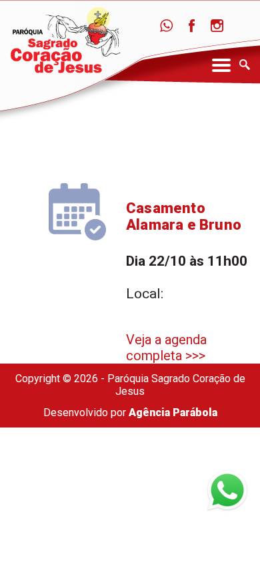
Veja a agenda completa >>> (166, 348)
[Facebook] (191, 26)
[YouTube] (242, 26)
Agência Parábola (173, 412)
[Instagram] (217, 26)
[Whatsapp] (166, 26)
